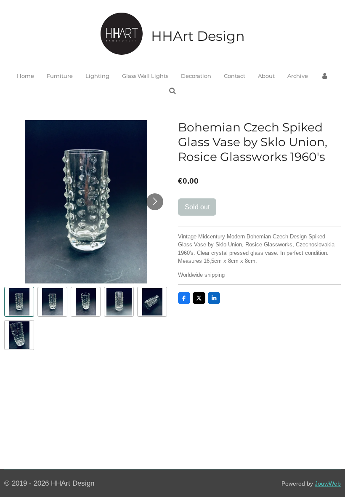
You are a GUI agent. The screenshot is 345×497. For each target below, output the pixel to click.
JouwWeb (328, 483)
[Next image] (154, 201)
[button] (19, 302)
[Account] (324, 76)
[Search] (172, 91)
